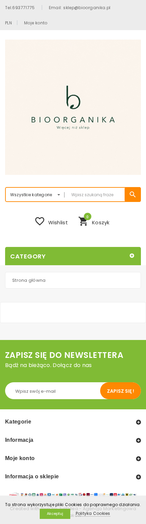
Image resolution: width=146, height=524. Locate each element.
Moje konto (36, 22)
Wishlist (51, 221)
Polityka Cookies (93, 513)
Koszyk (94, 220)
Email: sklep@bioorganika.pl (80, 7)
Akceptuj (55, 513)
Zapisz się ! (120, 391)
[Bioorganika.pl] (73, 107)
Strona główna (28, 280)
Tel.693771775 (20, 7)
